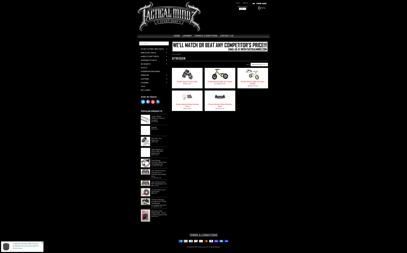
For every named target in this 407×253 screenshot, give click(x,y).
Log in (238, 3)
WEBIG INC (145, 75)
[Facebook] (148, 102)
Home (174, 54)
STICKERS (144, 82)
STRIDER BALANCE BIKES (150, 71)
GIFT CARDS (145, 90)
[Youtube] (153, 102)
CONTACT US (226, 35)
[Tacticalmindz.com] (169, 29)
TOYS (143, 86)
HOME (177, 35)
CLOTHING (145, 79)
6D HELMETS (146, 64)
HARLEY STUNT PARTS (150, 56)
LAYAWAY (187, 35)
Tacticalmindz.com (202, 247)
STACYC (144, 67)
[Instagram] (158, 102)
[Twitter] (143, 102)
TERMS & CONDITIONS (205, 35)
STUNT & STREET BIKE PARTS (152, 49)
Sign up (245, 3)
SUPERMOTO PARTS (149, 60)
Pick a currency (242, 6)
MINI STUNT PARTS (148, 53)
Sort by (248, 64)
